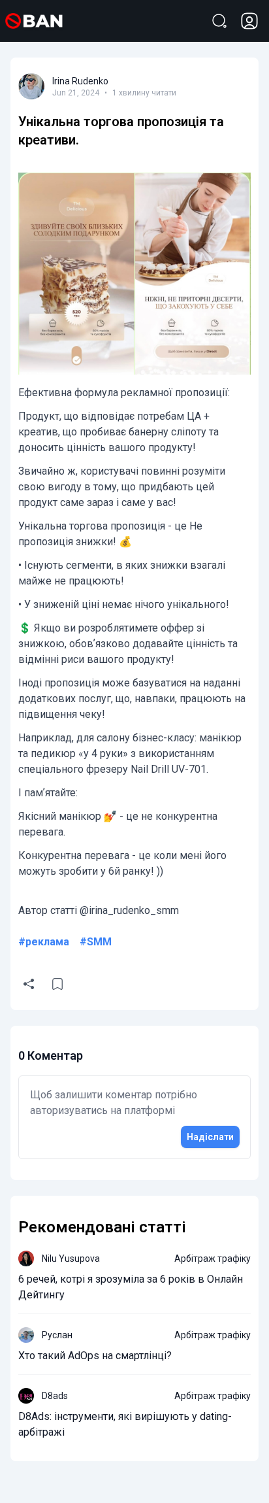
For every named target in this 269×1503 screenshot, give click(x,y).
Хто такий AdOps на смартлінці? (95, 1355)
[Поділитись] (28, 983)
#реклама (43, 942)
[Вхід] (249, 21)
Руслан (57, 1335)
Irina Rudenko (80, 81)
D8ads (55, 1396)
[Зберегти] (57, 983)
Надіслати (210, 1137)
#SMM (96, 942)
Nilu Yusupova (71, 1258)
